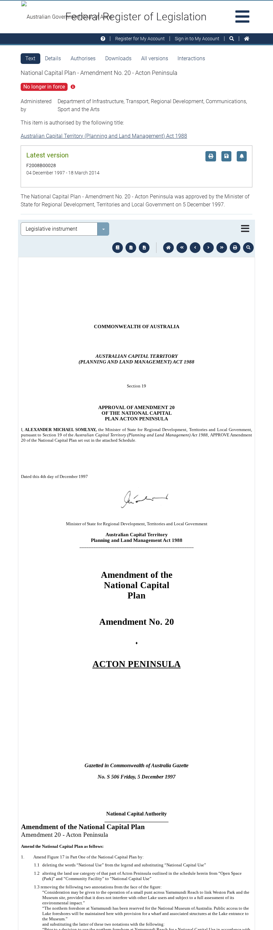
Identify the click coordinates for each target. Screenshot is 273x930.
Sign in (197, 38)
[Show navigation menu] (245, 229)
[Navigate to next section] (208, 247)
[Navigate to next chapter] (221, 247)
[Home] (246, 38)
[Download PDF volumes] (131, 247)
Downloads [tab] (118, 58)
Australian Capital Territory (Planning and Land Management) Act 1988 (104, 136)
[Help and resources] (103, 38)
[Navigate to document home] (168, 247)
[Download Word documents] (144, 247)
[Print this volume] (235, 247)
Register (140, 38)
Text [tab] (30, 58)
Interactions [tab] (191, 58)
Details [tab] (53, 58)
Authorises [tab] (83, 58)
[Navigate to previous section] (195, 247)
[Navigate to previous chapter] (181, 247)
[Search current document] (248, 247)
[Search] (231, 38)
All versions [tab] (154, 58)
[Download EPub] (117, 247)
